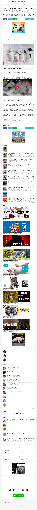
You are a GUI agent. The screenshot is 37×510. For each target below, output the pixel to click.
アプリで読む (30, 19)
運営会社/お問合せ (21, 505)
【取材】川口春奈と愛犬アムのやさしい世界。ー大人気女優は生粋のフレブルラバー (19, 433)
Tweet (11, 19)
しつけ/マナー (23, 459)
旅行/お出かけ (7, 450)
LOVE (12, 4)
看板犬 (6, 452)
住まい (6, 454)
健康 (21, 454)
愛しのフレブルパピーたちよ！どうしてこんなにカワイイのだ (13, 120)
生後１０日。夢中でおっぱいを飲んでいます (11, 39)
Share (5, 19)
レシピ (22, 450)
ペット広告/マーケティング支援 (23, 506)
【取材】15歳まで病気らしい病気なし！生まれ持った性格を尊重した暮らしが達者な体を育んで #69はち (20, 439)
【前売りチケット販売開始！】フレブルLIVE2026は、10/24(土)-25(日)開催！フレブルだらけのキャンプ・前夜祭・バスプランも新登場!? (20, 420)
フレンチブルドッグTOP (5, 4)
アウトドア (22, 452)
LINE (15, 19)
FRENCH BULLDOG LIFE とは (23, 502)
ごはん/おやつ (7, 459)
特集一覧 (33, 408)
